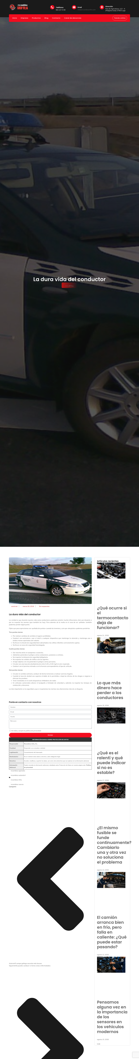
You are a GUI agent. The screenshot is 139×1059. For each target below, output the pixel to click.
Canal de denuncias (72, 18)
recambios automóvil (18, 775)
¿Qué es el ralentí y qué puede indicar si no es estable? (111, 762)
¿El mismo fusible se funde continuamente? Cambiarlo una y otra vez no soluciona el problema (114, 845)
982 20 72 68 (60, 10)
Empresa (24, 18)
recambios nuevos (17, 784)
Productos (36, 18)
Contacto (56, 18)
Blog (46, 18)
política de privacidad (33, 731)
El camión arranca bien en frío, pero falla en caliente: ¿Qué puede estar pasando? (112, 932)
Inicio (14, 18)
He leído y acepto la (26, 731)
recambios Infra (16, 780)
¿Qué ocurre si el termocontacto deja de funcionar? (112, 617)
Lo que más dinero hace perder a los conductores (110, 690)
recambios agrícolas (18, 771)
